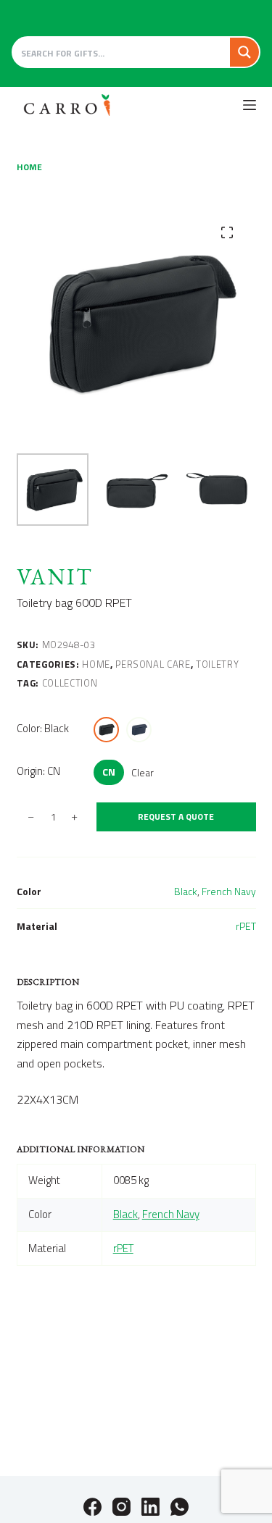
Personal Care (152, 664)
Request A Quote (176, 816)
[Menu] (249, 105)
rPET (246, 925)
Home (96, 664)
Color (43, 728)
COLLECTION (70, 683)
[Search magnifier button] (244, 52)
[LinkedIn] (150, 1507)
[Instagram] (121, 1507)
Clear (142, 772)
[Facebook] (92, 1507)
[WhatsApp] (179, 1507)
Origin (38, 771)
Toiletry (217, 664)
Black (185, 891)
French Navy (229, 891)
